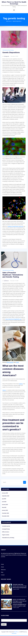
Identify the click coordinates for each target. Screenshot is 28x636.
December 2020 (5, 513)
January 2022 (5, 510)
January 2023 (5, 504)
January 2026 (5, 493)
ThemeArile (14, 633)
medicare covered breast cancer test (15, 226)
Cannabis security (6, 526)
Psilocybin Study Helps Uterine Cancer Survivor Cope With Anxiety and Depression (20, 586)
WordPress (16, 631)
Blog (2, 572)
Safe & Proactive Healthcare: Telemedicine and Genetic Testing (12, 275)
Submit (3, 624)
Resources (3, 569)
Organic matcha (5, 534)
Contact (3, 575)
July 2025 (4, 498)
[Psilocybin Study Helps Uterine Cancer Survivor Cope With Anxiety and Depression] (6, 589)
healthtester (5, 280)
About (2, 567)
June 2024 (4, 501)
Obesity (4, 390)
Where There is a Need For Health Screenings (14, 3)
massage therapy (6, 529)
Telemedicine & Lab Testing (7, 50)
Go (24, 482)
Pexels (17, 362)
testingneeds (5, 56)
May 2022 (4, 507)
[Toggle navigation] (14, 10)
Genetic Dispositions (17, 21)
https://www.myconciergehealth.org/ (13, 319)
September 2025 (5, 495)
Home (9, 21)
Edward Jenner (10, 362)
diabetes (21, 383)
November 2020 (5, 516)
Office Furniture (5, 532)
